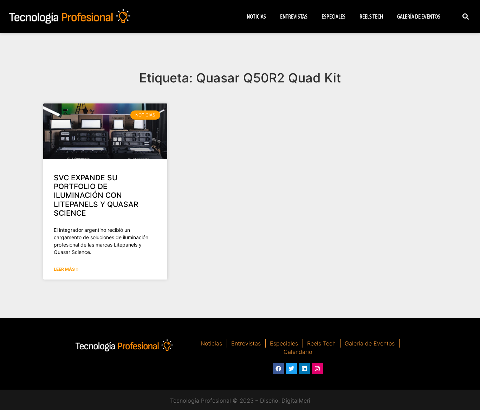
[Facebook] (278, 368)
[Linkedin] (304, 368)
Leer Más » (66, 269)
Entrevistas (293, 16)
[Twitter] (291, 368)
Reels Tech (371, 16)
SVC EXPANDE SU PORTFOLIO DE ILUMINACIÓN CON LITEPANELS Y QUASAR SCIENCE (96, 195)
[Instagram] (317, 368)
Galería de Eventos (418, 16)
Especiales (333, 16)
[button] (466, 16)
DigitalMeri (295, 400)
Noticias (256, 16)
